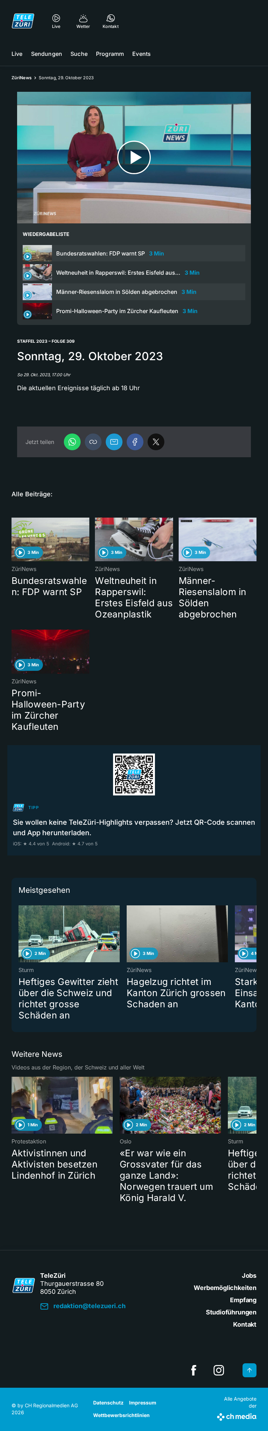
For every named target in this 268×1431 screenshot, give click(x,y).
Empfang (243, 1300)
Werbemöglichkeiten (225, 1287)
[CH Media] (236, 1415)
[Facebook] (135, 441)
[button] (93, 441)
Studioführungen (231, 1312)
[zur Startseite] (23, 21)
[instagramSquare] (219, 1370)
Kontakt (244, 1324)
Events (141, 53)
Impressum (142, 1403)
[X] (156, 441)
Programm (110, 53)
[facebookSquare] (194, 1370)
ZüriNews (22, 77)
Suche (79, 53)
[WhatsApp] (72, 441)
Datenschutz (108, 1403)
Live (17, 53)
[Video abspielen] (134, 157)
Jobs (249, 1275)
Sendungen (46, 53)
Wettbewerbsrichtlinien (121, 1415)
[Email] (114, 441)
